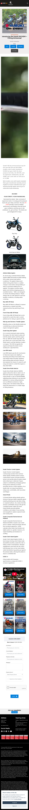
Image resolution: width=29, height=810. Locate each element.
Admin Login (3, 748)
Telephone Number (10, 656)
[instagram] (4, 731)
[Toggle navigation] (27, 3)
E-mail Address (9, 651)
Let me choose (17, 799)
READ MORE (9, 594)
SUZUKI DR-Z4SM (14, 642)
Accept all (14, 802)
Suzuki (13, 46)
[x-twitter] (9, 731)
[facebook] (2, 731)
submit (14, 696)
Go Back (15, 50)
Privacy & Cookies (9, 748)
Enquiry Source (9, 672)
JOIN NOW (14, 712)
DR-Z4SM (20, 46)
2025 (7, 46)
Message (8, 662)
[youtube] (11, 731)
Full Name (8, 645)
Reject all (14, 806)
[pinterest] (6, 731)
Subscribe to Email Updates (15, 679)
